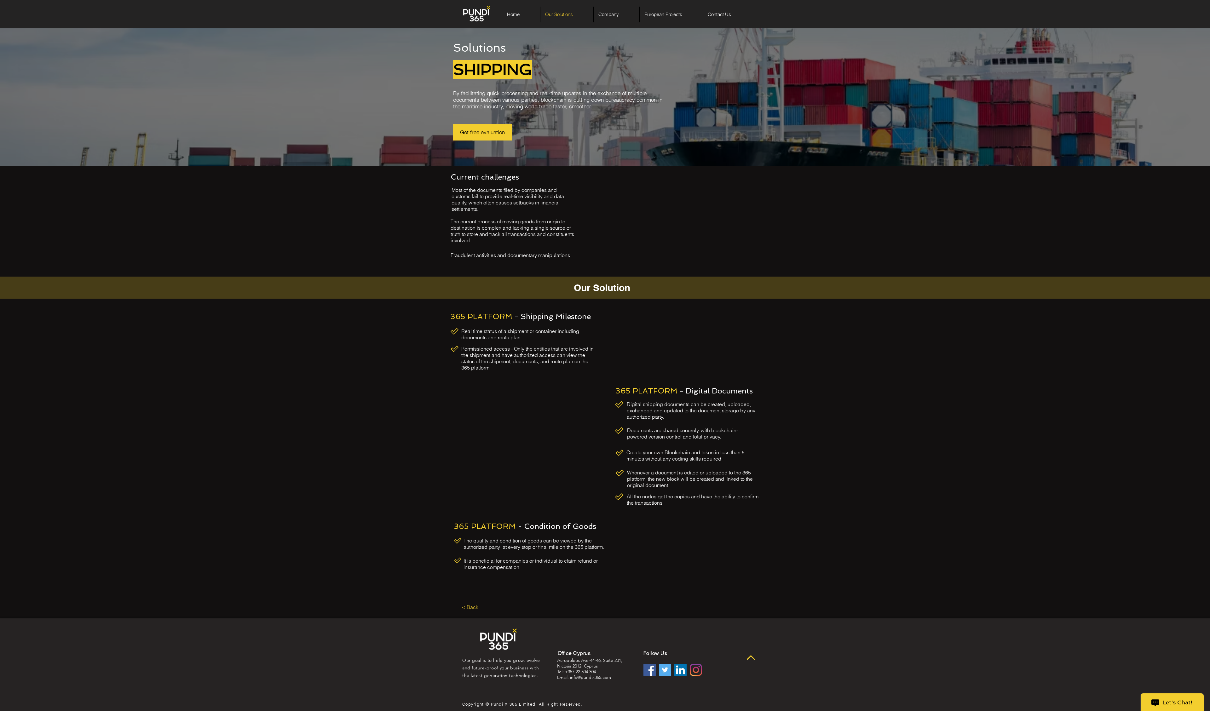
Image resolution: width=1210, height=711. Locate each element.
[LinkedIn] (680, 670)
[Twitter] (665, 670)
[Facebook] (649, 670)
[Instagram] (696, 670)
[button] (616, 14)
